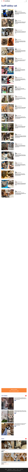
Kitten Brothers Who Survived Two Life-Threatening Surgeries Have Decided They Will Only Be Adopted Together (20, 193)
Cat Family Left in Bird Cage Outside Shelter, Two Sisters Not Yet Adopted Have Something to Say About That (20, 99)
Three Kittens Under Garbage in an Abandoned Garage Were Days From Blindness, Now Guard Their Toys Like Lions (20, 137)
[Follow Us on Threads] (18, 391)
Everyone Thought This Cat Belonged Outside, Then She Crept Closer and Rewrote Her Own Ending (20, 184)
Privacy (18, 469)
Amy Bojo (20, 20)
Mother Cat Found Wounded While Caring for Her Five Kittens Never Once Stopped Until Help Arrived (20, 127)
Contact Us (14, 469)
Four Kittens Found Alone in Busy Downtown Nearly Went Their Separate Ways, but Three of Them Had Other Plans (20, 51)
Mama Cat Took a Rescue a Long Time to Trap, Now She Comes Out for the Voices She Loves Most (20, 32)
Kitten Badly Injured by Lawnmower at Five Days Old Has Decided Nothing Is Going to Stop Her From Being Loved (20, 118)
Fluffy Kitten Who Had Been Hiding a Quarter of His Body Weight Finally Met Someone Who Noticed (20, 411)
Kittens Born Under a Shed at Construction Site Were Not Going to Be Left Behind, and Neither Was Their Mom (20, 70)
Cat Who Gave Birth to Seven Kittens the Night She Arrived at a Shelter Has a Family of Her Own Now (20, 108)
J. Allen (18, 11)
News (15, 19)
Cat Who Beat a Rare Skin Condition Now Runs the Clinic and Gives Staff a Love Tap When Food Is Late (20, 23)
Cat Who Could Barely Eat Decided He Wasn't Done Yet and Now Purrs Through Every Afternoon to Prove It (20, 424)
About (6, 469)
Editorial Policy (10, 469)
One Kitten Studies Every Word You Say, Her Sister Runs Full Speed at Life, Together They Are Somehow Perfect (20, 165)
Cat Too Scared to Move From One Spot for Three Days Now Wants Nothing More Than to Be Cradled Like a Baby (20, 80)
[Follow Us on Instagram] (14, 391)
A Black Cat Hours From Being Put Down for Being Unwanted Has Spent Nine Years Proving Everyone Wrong (20, 13)
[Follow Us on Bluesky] (16, 391)
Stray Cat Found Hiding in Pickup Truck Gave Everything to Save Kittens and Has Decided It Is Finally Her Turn (20, 156)
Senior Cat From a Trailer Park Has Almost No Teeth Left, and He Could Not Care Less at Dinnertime (20, 61)
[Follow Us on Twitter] (12, 391)
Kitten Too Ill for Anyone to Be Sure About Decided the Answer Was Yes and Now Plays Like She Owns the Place (20, 175)
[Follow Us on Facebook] (10, 391)
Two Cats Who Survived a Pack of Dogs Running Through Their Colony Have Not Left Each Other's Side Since (20, 89)
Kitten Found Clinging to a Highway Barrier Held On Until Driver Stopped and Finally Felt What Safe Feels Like (20, 398)
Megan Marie (20, 11)
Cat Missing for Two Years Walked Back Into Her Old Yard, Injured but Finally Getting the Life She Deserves (20, 146)
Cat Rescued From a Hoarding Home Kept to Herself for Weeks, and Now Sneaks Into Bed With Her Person (20, 42)
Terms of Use (21, 469)
